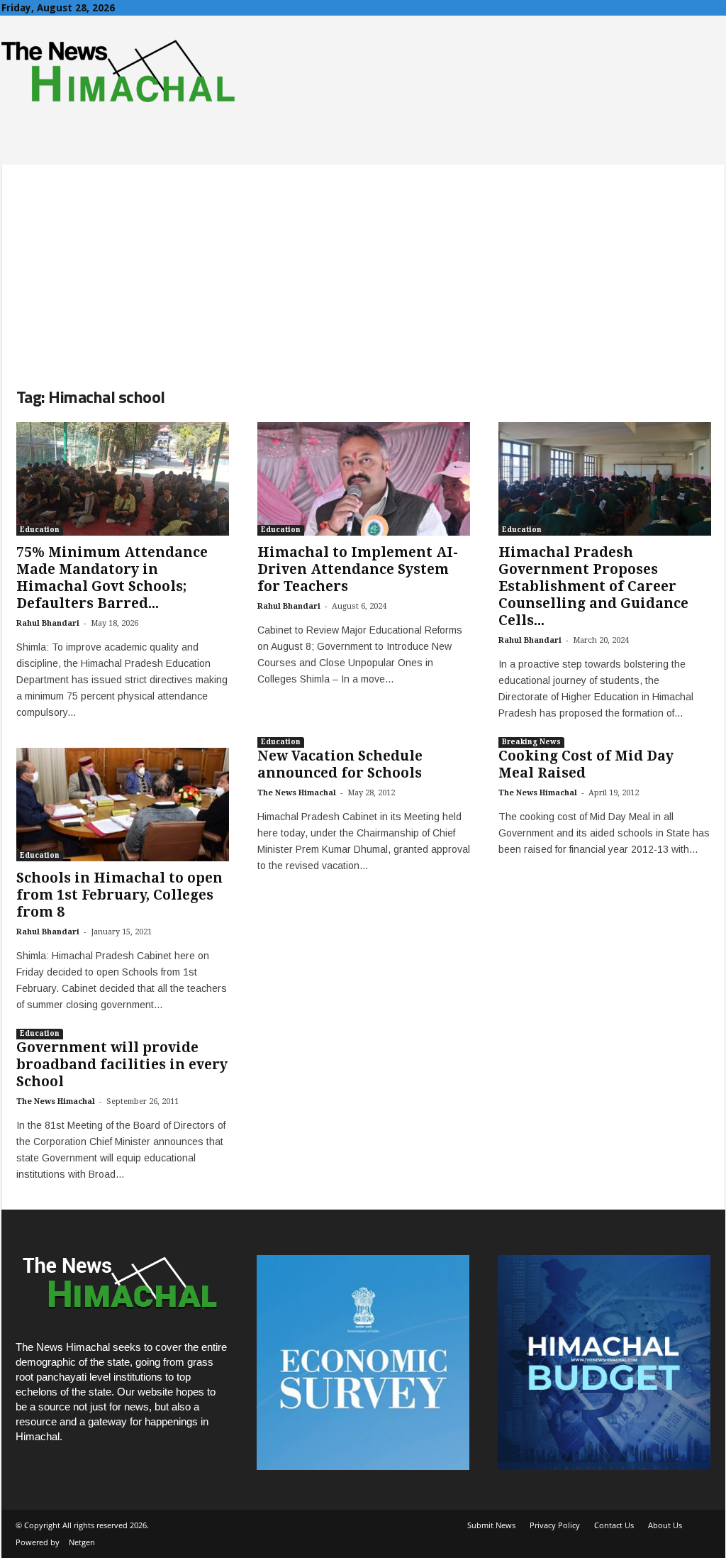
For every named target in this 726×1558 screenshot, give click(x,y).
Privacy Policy (555, 1525)
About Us (665, 1525)
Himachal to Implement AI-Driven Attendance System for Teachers (357, 569)
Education (40, 530)
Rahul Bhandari (47, 623)
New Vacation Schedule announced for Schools (340, 764)
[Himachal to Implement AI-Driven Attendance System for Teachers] (363, 479)
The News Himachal (296, 792)
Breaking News (531, 742)
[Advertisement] (363, 264)
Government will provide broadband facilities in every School (122, 1064)
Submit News (491, 1525)
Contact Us (614, 1525)
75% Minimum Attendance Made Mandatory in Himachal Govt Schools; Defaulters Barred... (112, 578)
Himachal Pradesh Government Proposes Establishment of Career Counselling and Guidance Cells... (593, 586)
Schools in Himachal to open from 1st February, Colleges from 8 (119, 895)
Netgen (82, 1542)
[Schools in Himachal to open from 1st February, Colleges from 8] (122, 804)
